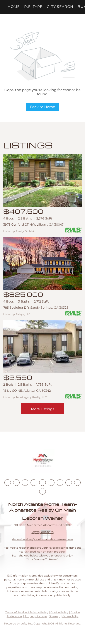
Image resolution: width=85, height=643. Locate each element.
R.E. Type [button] (33, 7)
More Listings (42, 409)
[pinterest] (77, 482)
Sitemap (54, 616)
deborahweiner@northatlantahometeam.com (42, 539)
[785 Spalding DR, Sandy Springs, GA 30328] (42, 263)
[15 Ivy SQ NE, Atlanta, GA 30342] (42, 346)
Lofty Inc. (27, 623)
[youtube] (51, 482)
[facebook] (7, 482)
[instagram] (42, 482)
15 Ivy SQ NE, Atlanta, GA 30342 (27, 391)
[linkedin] (16, 482)
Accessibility (70, 616)
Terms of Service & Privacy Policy (26, 612)
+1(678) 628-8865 (43, 532)
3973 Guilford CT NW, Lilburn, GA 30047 (33, 224)
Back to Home (42, 107)
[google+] (42, 491)
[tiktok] (60, 482)
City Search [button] (60, 7)
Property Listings (36, 616)
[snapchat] (68, 482)
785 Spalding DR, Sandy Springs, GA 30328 (35, 308)
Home (14, 7)
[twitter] (25, 482)
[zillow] (34, 482)
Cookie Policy (59, 612)
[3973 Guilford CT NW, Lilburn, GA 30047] (42, 180)
